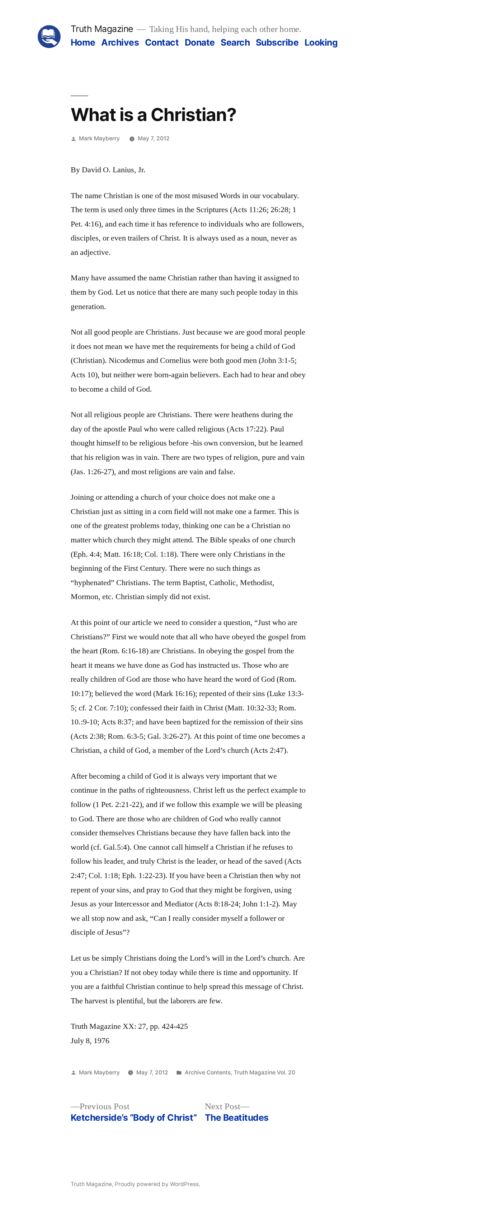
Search (235, 42)
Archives (120, 42)
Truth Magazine (102, 28)
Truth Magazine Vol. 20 (264, 1072)
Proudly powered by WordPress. (157, 1184)
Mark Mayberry (99, 138)
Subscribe (277, 42)
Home (83, 42)
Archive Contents (208, 1072)
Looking (321, 42)
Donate (200, 42)
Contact (162, 42)
